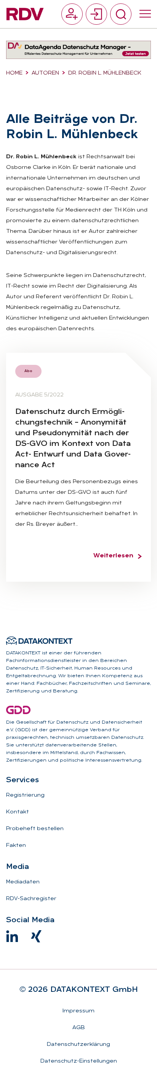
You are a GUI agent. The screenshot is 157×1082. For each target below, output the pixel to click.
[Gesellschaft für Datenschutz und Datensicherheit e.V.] (18, 710)
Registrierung (25, 795)
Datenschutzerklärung (78, 1044)
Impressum (78, 1011)
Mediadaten (23, 882)
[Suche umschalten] (120, 14)
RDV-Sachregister (31, 899)
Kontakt (17, 812)
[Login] (96, 14)
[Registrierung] (72, 14)
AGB (78, 1028)
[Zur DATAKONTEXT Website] (39, 640)
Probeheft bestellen (35, 829)
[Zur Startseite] (25, 14)
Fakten (16, 845)
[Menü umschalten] (145, 14)
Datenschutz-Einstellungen (78, 1061)
